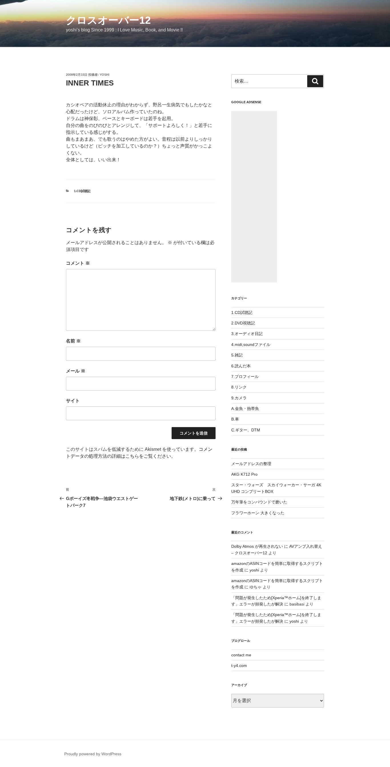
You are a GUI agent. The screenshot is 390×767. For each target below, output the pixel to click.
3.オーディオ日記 (247, 333)
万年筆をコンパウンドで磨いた (259, 502)
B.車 (235, 419)
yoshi (104, 74)
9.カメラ (239, 398)
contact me (241, 655)
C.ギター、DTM (245, 430)
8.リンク (239, 387)
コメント (78, 263)
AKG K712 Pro (244, 474)
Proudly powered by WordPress (92, 754)
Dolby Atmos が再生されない (257, 546)
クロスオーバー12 (108, 20)
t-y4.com (239, 665)
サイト (73, 400)
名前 (73, 340)
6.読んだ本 (241, 366)
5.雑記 (237, 355)
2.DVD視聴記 (243, 323)
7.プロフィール (245, 376)
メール (75, 370)
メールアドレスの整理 (251, 463)
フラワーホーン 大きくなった (257, 513)
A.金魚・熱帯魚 (245, 408)
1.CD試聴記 (82, 191)
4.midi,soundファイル (250, 344)
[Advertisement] (254, 196)
